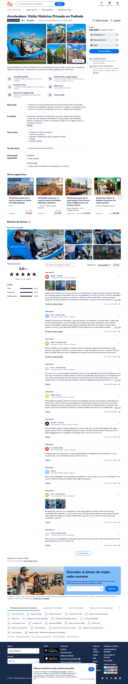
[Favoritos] (101, 2)
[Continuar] (120, 197)
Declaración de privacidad (41, 598)
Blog (94, 658)
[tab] (23, 608)
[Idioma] (109, 2)
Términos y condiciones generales (71, 662)
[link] (20, 197)
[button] (27, 20)
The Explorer (97, 670)
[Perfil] (117, 2)
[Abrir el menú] (119, 276)
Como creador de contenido (109, 656)
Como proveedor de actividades (110, 650)
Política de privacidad (67, 656)
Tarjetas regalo (95, 666)
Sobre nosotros (96, 650)
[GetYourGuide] (10, 4)
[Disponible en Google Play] (51, 650)
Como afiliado (108, 660)
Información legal (66, 652)
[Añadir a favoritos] (31, 180)
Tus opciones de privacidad (69, 659)
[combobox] (35, 4)
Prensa (95, 661)
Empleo (95, 655)
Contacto (63, 649)
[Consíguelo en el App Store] (51, 658)
